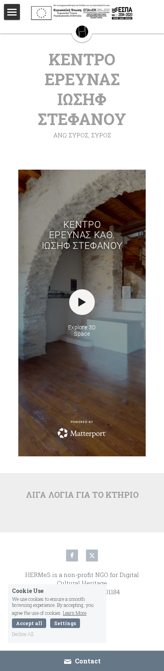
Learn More (74, 612)
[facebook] (72, 555)
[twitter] (92, 555)
